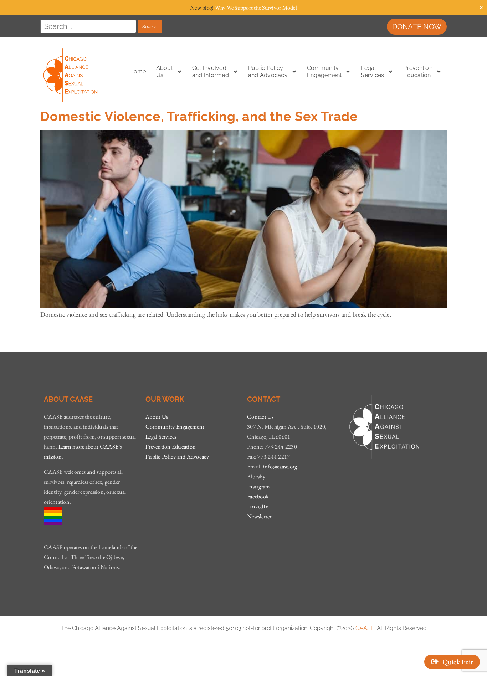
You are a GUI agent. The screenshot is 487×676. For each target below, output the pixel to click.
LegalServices (372, 71)
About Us (156, 416)
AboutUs (164, 71)
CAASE (364, 628)
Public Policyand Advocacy (268, 71)
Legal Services (160, 436)
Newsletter (259, 516)
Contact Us (260, 416)
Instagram (258, 486)
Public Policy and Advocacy (177, 456)
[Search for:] (88, 26)
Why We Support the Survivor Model (256, 7)
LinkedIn (258, 506)
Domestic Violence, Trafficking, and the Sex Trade (201, 116)
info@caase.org (280, 466)
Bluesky (256, 476)
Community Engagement (174, 426)
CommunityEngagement (324, 71)
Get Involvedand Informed (210, 71)
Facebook (258, 496)
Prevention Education (417, 71)
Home (137, 71)
